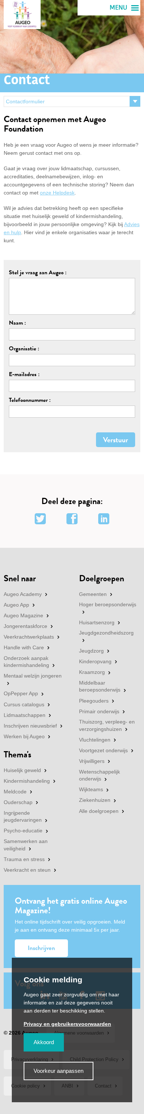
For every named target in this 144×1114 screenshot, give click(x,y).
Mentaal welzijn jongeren (33, 676)
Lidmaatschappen (24, 715)
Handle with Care (24, 647)
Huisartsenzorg (96, 622)
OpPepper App (21, 693)
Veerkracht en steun (27, 870)
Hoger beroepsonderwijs (107, 604)
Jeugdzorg (91, 651)
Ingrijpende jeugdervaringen (23, 816)
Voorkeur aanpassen (58, 1071)
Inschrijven (41, 948)
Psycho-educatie (23, 830)
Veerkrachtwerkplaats (29, 637)
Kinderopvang (95, 661)
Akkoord (44, 1042)
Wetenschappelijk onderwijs (99, 775)
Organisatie (22, 348)
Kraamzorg (92, 672)
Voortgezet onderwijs (103, 750)
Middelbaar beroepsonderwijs (99, 686)
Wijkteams (91, 789)
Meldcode (15, 792)
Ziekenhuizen (94, 800)
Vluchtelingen (94, 740)
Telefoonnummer (28, 400)
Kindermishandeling (27, 781)
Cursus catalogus (24, 704)
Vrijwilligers (91, 761)
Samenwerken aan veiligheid (26, 844)
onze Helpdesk (57, 193)
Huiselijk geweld (22, 770)
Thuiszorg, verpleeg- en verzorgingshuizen (107, 725)
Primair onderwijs (99, 711)
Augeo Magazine (23, 615)
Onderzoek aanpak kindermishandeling (26, 661)
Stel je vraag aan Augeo (36, 272)
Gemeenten (93, 594)
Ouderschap (18, 802)
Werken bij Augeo (24, 736)
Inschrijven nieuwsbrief (30, 726)
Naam (16, 322)
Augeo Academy (23, 594)
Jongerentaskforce (25, 626)
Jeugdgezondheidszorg (106, 633)
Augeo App (16, 605)
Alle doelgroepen (99, 811)
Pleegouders (94, 701)
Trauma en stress (24, 859)
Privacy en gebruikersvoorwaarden (67, 1024)
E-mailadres (23, 374)
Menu (118, 8)
